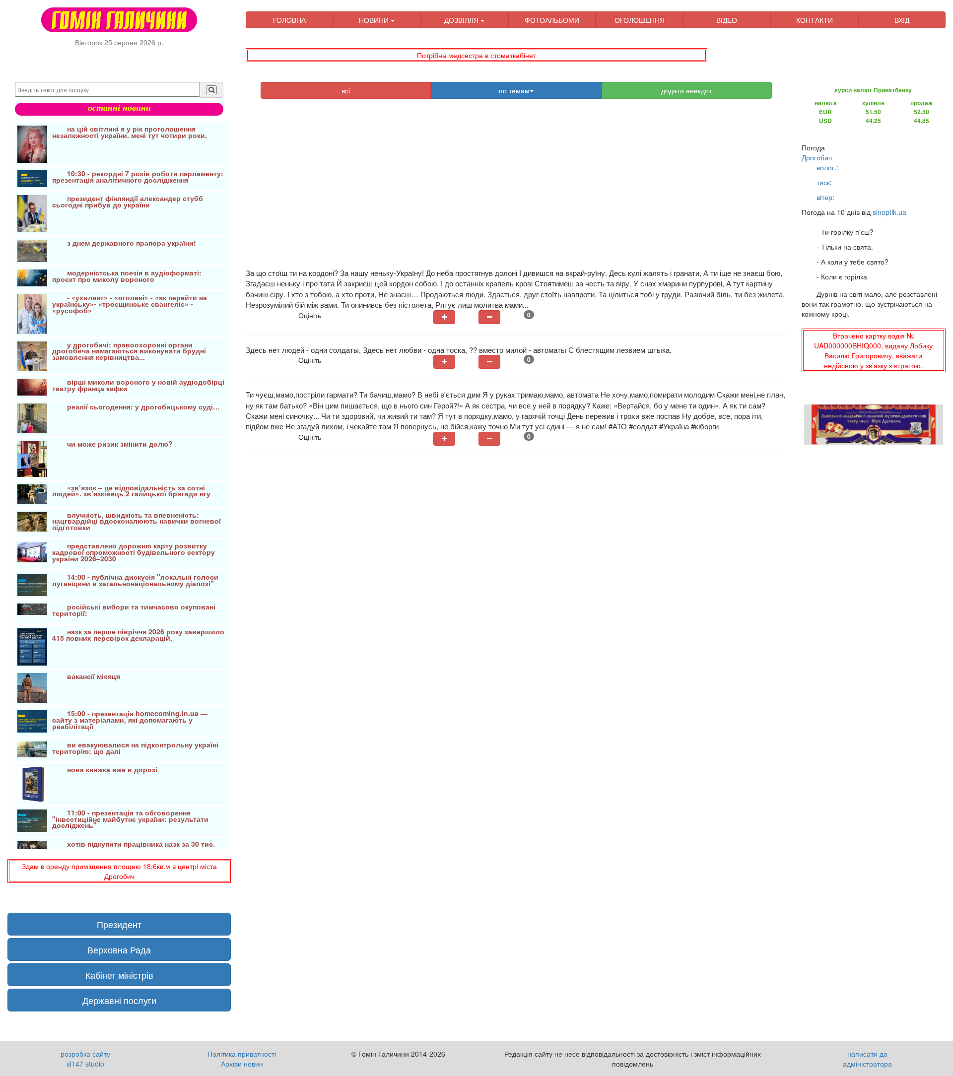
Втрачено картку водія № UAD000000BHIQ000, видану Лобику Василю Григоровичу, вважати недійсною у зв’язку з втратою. (873, 350)
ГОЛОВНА (289, 20)
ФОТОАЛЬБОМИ (552, 20)
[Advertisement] (516, 188)
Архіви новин (242, 1064)
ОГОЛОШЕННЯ (639, 20)
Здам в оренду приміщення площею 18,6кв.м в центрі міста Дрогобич (119, 871)
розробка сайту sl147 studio (85, 1059)
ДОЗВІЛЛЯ (462, 20)
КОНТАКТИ (814, 20)
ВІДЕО (726, 20)
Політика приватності (241, 1054)
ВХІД (901, 20)
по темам (514, 90)
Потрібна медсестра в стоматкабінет (476, 55)
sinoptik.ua (889, 212)
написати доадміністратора (867, 1059)
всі (345, 90)
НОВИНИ (375, 20)
